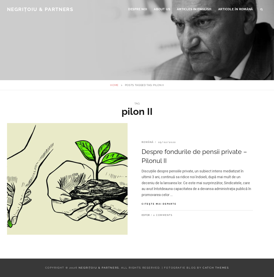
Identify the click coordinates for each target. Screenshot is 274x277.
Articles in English (194, 9)
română (148, 142)
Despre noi (137, 9)
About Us (162, 9)
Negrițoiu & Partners (40, 9)
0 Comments (163, 215)
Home (114, 85)
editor (146, 215)
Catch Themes (216, 267)
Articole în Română (235, 9)
